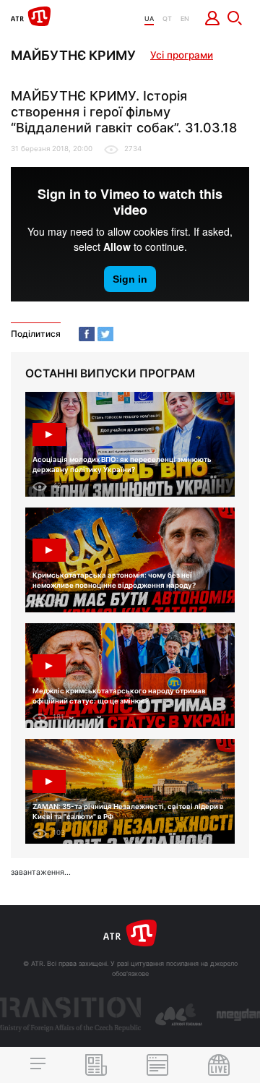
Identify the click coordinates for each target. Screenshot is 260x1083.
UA (149, 18)
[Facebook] (87, 334)
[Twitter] (105, 334)
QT (167, 18)
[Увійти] (212, 18)
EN (185, 18)
